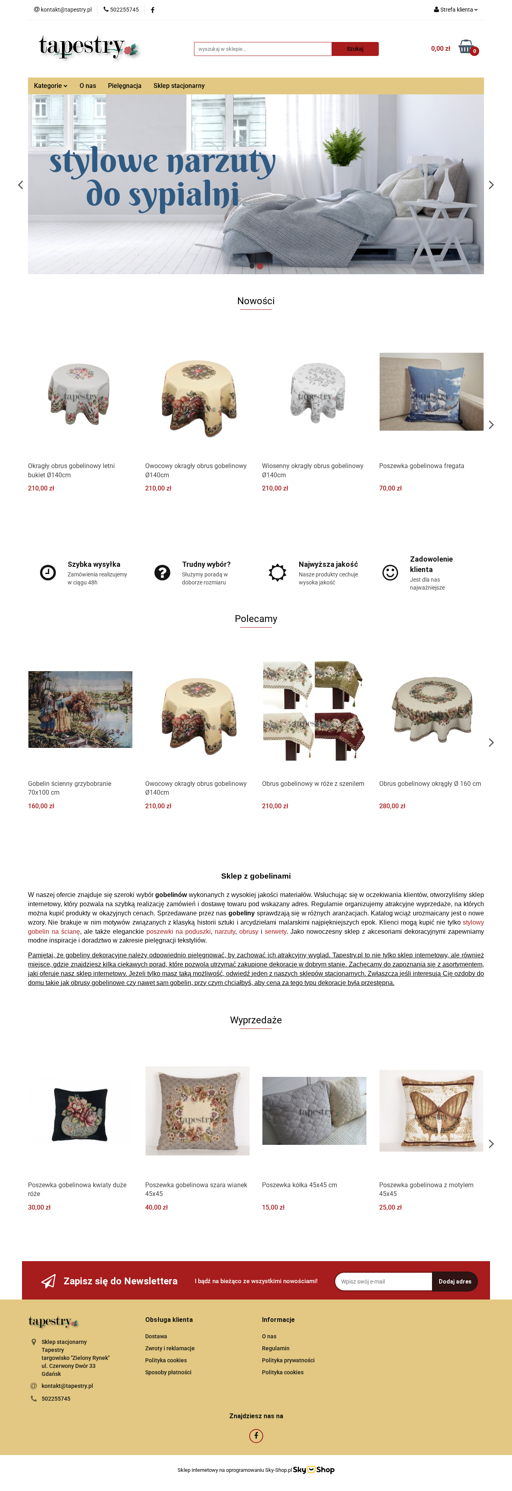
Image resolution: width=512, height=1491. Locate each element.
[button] (169, 1320)
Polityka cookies (166, 1360)
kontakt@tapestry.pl (67, 1386)
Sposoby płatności (168, 1372)
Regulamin (276, 1348)
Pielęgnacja (125, 86)
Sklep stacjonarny (179, 86)
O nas (88, 86)
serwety (275, 931)
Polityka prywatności (288, 1360)
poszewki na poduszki (178, 931)
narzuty (225, 931)
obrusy (248, 931)
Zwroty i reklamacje (170, 1348)
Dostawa (156, 1336)
